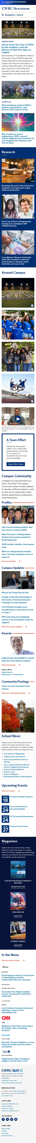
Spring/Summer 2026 (18, 887)
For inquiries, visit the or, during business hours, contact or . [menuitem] (14, 1093)
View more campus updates (12, 627)
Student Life (6, 102)
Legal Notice (5, 1080)
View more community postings (13, 693)
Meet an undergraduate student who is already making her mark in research (17, 554)
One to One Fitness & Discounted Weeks (18, 807)
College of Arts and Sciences (14, 757)
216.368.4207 (21, 1093)
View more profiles (9, 561)
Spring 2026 (18, 916)
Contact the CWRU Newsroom (10, 1104)
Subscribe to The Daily (8, 1108)
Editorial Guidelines (7, 1106)
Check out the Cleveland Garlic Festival (16, 687)
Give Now (4, 1131)
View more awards (8, 665)
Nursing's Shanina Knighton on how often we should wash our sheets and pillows (18, 1044)
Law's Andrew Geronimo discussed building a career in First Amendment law (17, 1010)
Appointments (7, 672)
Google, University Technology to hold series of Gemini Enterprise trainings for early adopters (17, 600)
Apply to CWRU (6, 1128)
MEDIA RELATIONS (8, 1088)
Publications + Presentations (12, 675)
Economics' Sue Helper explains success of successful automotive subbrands (16, 994)
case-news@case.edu (7, 1095)
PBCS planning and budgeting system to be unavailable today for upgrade (17, 620)
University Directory (7, 1135)
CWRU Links (6, 1126)
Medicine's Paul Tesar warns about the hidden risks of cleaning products (17, 1028)
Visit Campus (5, 1133)
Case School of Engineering (14, 754)
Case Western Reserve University (14, 1073)
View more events (8, 791)
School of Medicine (11, 774)
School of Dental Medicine (14, 769)
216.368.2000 (5, 1078)
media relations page (18, 1091)
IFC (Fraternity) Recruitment (21, 816)
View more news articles (11, 960)
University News (7, 41)
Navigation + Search (12, 15)
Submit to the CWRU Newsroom (10, 1111)
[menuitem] (18, 1104)
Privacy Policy (13, 1080)
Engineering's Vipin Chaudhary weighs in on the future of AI (16, 1060)
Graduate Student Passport (21, 797)
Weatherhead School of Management (18, 777)
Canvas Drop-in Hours (19, 826)
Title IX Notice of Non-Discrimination (12, 1083)
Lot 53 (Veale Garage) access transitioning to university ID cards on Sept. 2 (17, 610)
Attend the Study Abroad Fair (15, 592)
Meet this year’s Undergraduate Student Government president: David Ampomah (16, 537)
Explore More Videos (16, 464)
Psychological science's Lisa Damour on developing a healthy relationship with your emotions (18, 977)
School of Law (9, 772)
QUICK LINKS (6, 1101)
